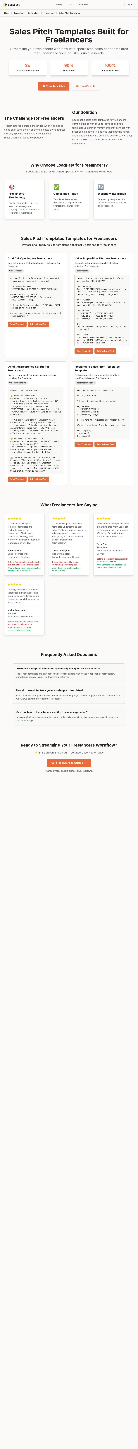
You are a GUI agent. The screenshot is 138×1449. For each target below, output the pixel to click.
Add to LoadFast (38, 324)
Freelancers (49, 13)
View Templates (55, 86)
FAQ (70, 4)
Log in (129, 4)
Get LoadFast (84, 86)
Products (83, 4)
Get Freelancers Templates (67, 762)
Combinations (33, 13)
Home (7, 13)
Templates (18, 13)
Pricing (59, 4)
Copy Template (17, 324)
